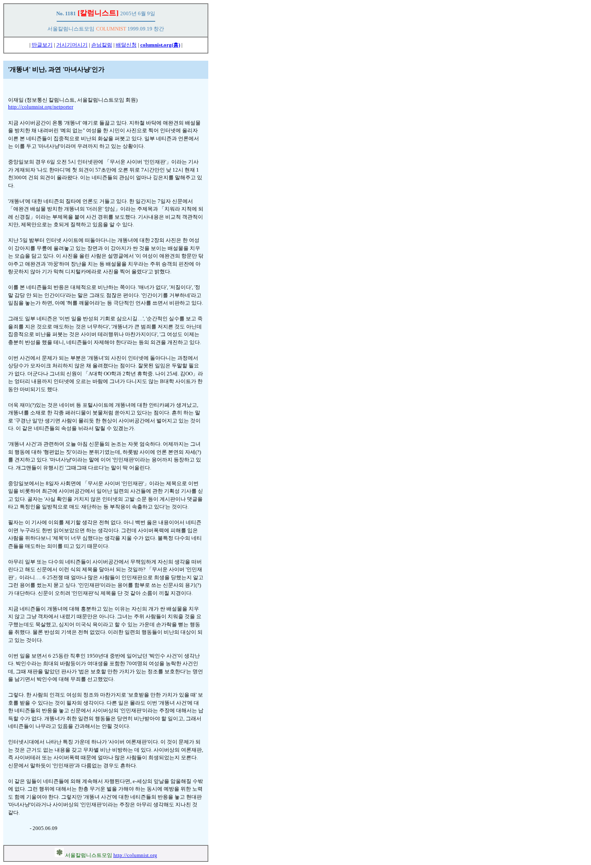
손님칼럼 (101, 45)
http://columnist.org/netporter (40, 107)
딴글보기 (42, 45)
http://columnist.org (135, 855)
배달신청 (126, 45)
